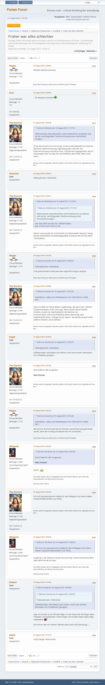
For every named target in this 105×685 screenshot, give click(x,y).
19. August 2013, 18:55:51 (42, 196)
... (38, 58)
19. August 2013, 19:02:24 (42, 492)
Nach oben (12, 656)
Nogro (12, 65)
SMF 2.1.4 (8, 682)
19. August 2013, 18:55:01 (42, 173)
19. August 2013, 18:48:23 (42, 66)
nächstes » (92, 51)
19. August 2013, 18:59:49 (42, 337)
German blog (76, 17)
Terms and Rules (82, 682)
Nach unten (13, 58)
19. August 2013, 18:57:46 (42, 255)
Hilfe (73, 682)
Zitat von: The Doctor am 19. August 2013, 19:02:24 (56, 542)
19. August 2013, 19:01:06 (42, 365)
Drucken (93, 58)
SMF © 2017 (17, 682)
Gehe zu (60, 666)
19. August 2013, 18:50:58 (42, 93)
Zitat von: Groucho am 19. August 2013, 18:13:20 (55, 291)
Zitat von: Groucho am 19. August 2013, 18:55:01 (55, 261)
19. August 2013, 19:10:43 (42, 582)
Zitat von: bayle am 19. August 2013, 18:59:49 (54, 587)
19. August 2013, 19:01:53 (42, 411)
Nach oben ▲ (95, 682)
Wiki (67, 17)
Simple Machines (28, 682)
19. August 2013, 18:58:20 (42, 286)
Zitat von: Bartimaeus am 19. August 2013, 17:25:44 (56, 201)
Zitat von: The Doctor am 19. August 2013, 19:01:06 (56, 451)
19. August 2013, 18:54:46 (42, 123)
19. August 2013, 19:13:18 (42, 635)
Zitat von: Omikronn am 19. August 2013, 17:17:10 (56, 128)
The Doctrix (15, 122)
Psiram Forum (17, 9)
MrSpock (14, 446)
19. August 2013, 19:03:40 (42, 537)
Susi (11, 92)
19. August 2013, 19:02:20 (42, 446)
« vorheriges (79, 51)
